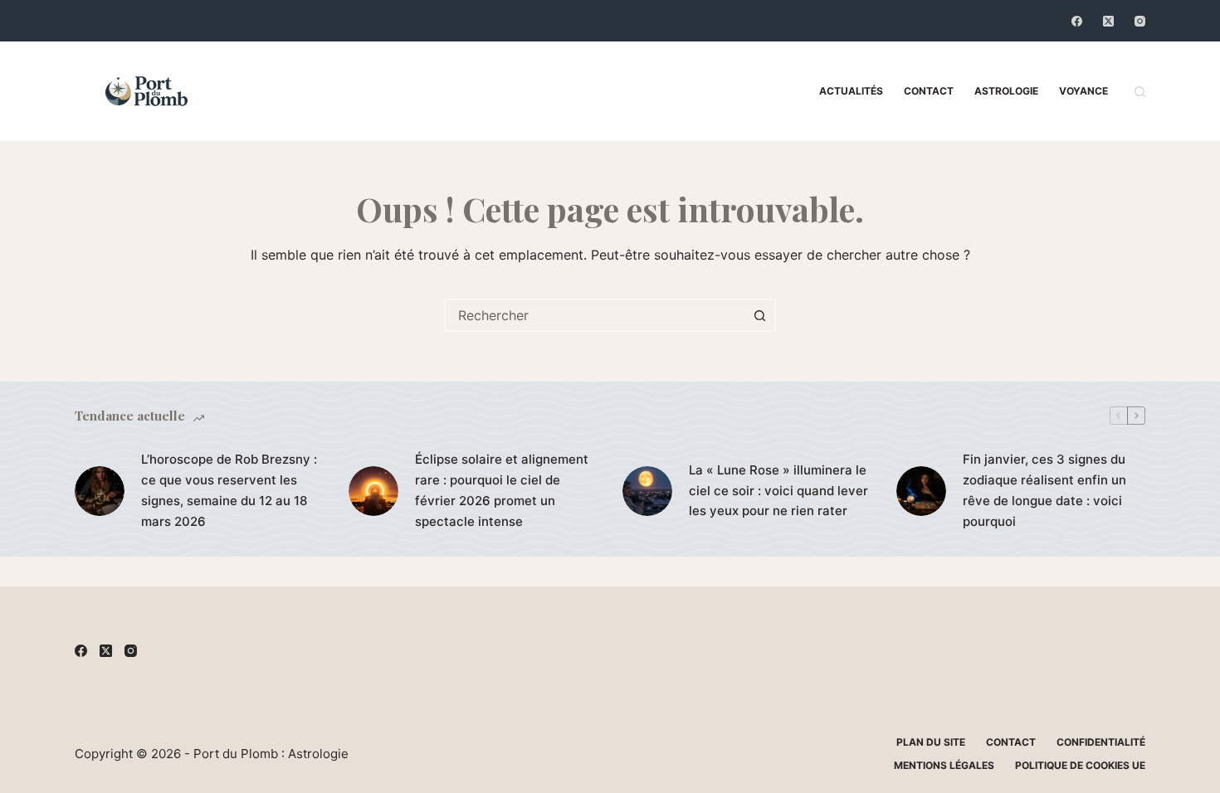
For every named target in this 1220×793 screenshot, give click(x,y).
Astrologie (1006, 91)
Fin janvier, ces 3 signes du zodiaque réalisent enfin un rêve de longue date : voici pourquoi (1044, 489)
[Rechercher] (1140, 91)
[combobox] (595, 315)
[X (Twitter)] (1108, 21)
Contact (929, 91)
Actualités (851, 91)
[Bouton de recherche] (759, 315)
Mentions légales (944, 765)
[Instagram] (1140, 21)
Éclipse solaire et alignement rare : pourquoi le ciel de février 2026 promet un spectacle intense (501, 489)
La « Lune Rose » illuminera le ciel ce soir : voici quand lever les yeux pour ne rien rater (778, 490)
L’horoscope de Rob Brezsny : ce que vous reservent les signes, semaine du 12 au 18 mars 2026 (229, 489)
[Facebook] (1076, 21)
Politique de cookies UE (1080, 765)
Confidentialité (1101, 742)
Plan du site (930, 742)
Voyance (1083, 91)
